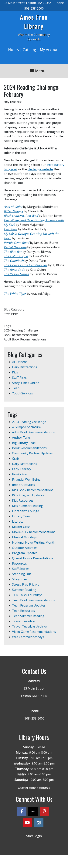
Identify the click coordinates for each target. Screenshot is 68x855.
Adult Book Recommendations (33, 432)
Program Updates (24, 553)
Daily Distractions (24, 367)
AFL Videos (19, 362)
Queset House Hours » (34, 788)
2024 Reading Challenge (29, 422)
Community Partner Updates (32, 453)
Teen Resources (23, 611)
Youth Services (22, 393)
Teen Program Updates (29, 605)
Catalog (29, 49)
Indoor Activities (23, 485)
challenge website (40, 169)
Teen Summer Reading (28, 616)
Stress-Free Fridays (25, 584)
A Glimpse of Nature (26, 427)
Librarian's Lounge (25, 511)
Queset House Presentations (32, 558)
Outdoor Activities (24, 548)
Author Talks (21, 437)
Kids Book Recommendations (32, 490)
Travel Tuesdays (24, 621)
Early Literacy (21, 469)
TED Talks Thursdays (27, 595)
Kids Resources (22, 500)
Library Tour (21, 516)
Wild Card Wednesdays (28, 637)
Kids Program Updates (28, 495)
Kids (15, 372)
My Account (50, 49)
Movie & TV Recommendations (33, 532)
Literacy (17, 521)
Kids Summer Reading (27, 506)
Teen (15, 388)
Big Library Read (24, 443)
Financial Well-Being (26, 479)
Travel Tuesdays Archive (29, 626)
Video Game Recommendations (34, 632)
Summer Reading (24, 590)
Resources (19, 563)
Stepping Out (21, 574)
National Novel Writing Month (33, 542)
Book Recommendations (29, 448)
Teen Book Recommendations (33, 600)
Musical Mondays (24, 537)
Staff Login (34, 836)
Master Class (21, 527)
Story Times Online (25, 383)
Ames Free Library (34, 21)
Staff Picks (19, 378)
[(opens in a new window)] (22, 812)
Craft (15, 458)
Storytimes (19, 579)
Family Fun (19, 474)
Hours (13, 49)
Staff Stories (20, 569)
